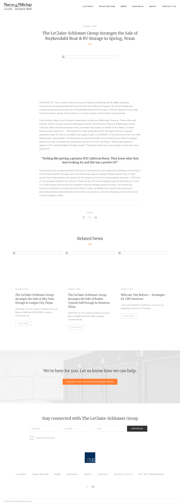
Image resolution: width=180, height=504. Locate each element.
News (124, 6)
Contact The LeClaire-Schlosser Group (89, 382)
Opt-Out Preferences (151, 474)
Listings (88, 6)
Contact (103, 474)
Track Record (107, 6)
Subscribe (137, 429)
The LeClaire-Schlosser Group (18, 6)
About (153, 6)
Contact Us (169, 6)
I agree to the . (45, 438)
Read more (23, 323)
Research (138, 6)
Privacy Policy (123, 474)
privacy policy (50, 438)
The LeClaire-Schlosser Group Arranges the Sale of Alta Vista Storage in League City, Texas (34, 298)
